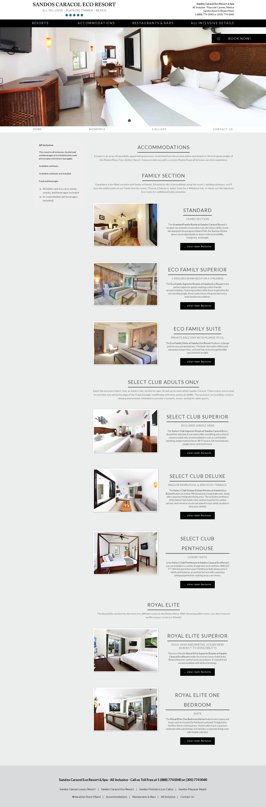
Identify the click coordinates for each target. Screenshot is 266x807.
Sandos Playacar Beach (192, 789)
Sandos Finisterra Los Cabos (156, 789)
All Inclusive (168, 796)
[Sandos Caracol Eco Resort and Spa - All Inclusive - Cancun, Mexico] (74, 9)
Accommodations (96, 23)
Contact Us (223, 129)
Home (37, 129)
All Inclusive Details (212, 23)
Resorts (40, 23)
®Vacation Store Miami (86, 796)
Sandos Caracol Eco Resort (117, 789)
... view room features (197, 246)
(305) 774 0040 (225, 14)
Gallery (159, 129)
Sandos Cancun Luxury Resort (78, 789)
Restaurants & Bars (153, 23)
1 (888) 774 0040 (204, 14)
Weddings (97, 129)
